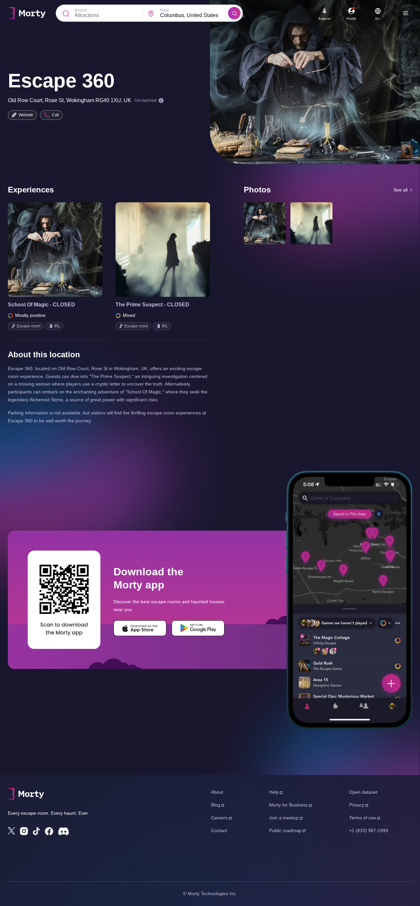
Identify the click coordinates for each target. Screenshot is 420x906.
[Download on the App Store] (140, 628)
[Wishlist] (45, 249)
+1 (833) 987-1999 (368, 830)
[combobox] (194, 15)
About (217, 792)
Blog (215, 804)
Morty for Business (288, 804)
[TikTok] (36, 831)
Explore (324, 18)
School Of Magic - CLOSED (41, 304)
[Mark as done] (64, 249)
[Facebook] (49, 831)
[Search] (234, 13)
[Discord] (63, 831)
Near (164, 10)
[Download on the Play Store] (198, 628)
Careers (219, 817)
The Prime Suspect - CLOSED (152, 304)
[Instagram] (24, 831)
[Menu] (405, 13)
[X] (11, 830)
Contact (219, 830)
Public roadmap (285, 830)
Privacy (356, 804)
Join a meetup (284, 817)
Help (274, 792)
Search (80, 10)
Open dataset (363, 792)
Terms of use (362, 817)
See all (400, 189)
